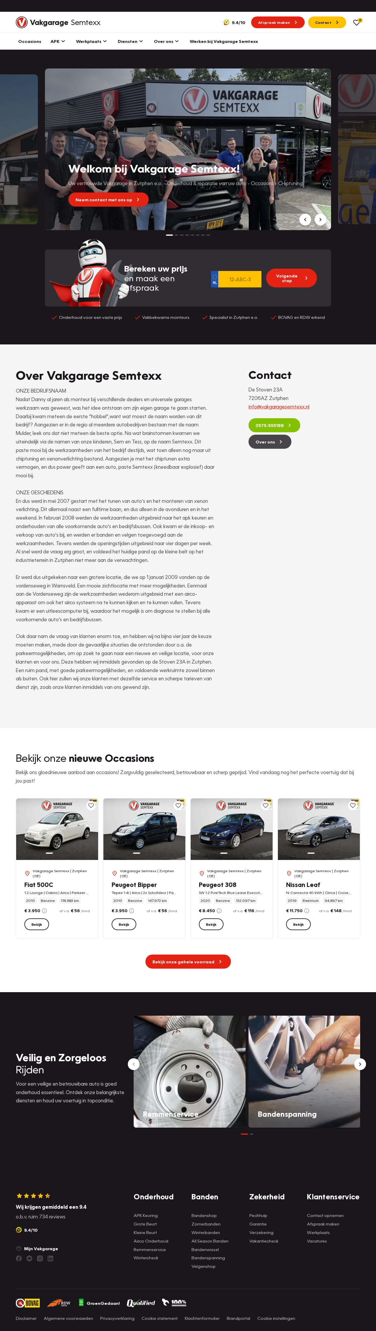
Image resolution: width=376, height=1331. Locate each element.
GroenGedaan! (103, 1303)
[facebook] (19, 1258)
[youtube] (29, 1258)
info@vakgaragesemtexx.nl (279, 407)
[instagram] (40, 1258)
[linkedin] (50, 1258)
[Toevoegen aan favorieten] (91, 805)
